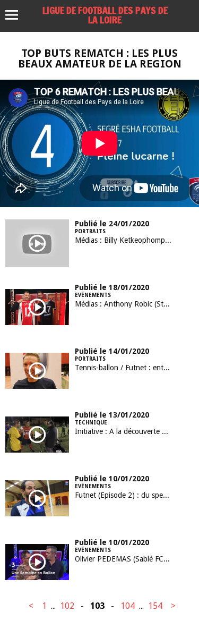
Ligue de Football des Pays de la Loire (105, 15)
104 (127, 606)
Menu (16, 14)
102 (67, 606)
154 (155, 606)
